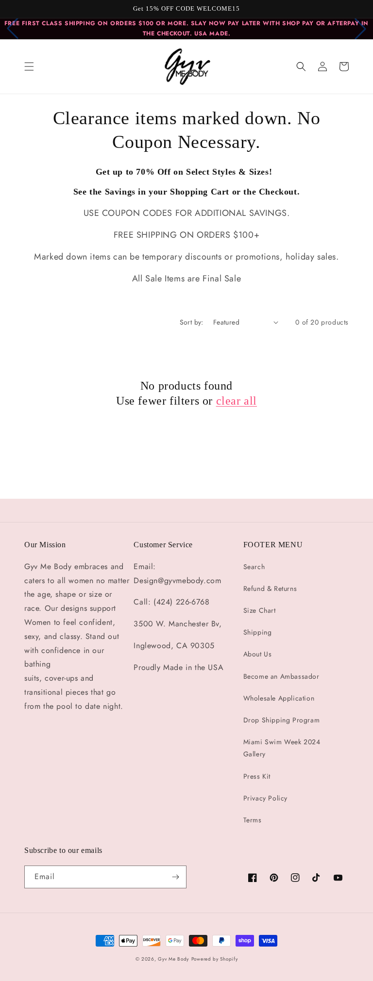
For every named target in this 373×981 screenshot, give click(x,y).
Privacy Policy (265, 798)
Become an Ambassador (281, 676)
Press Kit (257, 776)
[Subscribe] (175, 877)
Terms (252, 820)
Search (254, 567)
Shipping (257, 632)
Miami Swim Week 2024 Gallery (282, 748)
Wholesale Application (279, 698)
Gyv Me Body (173, 959)
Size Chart (259, 610)
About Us (257, 654)
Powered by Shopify (214, 959)
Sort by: (191, 322)
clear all (236, 400)
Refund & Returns (270, 588)
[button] (29, 66)
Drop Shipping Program (281, 720)
